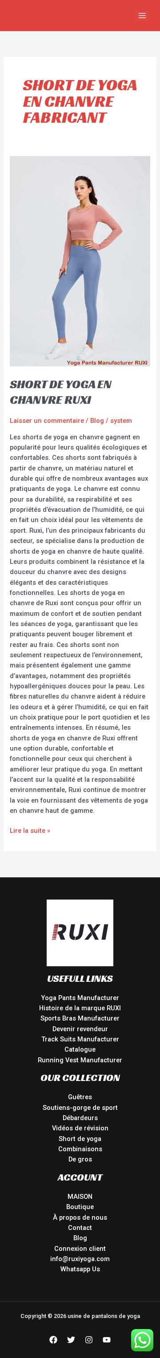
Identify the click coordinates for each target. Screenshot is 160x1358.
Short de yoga (80, 1139)
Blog (97, 421)
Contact (80, 1228)
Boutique (80, 1207)
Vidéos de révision (80, 1128)
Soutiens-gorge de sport (80, 1108)
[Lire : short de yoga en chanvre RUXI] (80, 261)
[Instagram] (89, 1340)
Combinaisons (80, 1149)
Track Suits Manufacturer (80, 1039)
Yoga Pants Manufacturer (80, 998)
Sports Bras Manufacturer (80, 1018)
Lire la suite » (30, 830)
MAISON (80, 1197)
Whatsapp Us (80, 1269)
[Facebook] (53, 1340)
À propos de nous (80, 1217)
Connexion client (80, 1249)
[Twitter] (71, 1340)
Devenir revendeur (80, 1029)
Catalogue (80, 1049)
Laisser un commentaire (47, 421)
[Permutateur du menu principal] (142, 15)
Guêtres (80, 1097)
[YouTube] (107, 1340)
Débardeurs (80, 1118)
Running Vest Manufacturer (80, 1060)
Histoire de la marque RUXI (80, 1008)
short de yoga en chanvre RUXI (61, 392)
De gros (80, 1159)
